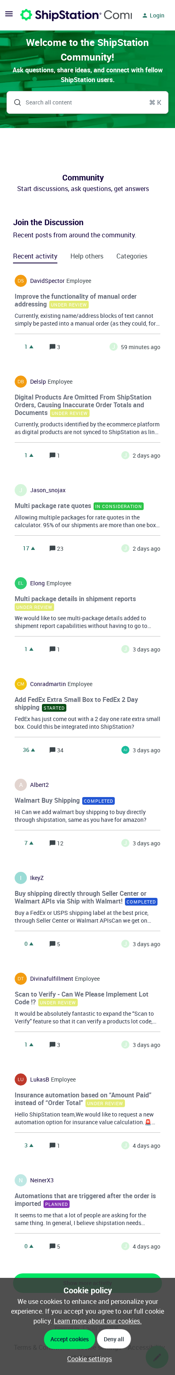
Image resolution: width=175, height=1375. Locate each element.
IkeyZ (37, 878)
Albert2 (39, 785)
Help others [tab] (86, 256)
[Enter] (14, 102)
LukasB (39, 1079)
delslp (38, 381)
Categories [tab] (131, 256)
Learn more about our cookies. (98, 1320)
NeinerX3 (42, 1180)
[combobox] (87, 102)
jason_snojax (48, 490)
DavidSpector (47, 281)
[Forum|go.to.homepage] (71, 15)
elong (37, 583)
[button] (87, 1358)
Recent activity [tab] (35, 256)
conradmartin (48, 684)
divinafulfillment (51, 979)
